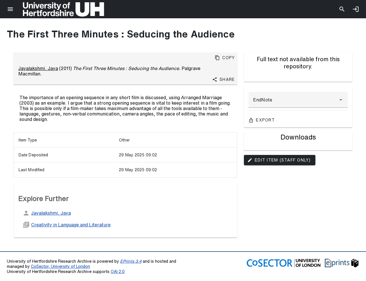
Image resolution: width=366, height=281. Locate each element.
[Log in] (356, 9)
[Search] (342, 9)
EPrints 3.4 (131, 261)
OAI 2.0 (118, 271)
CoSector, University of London (60, 266)
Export (265, 120)
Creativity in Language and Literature (71, 224)
